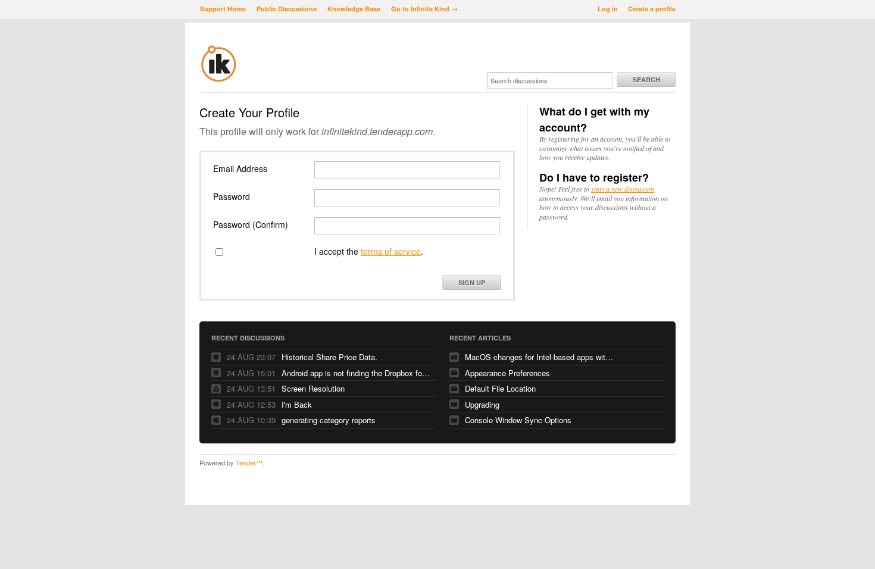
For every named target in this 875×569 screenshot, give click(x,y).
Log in (608, 8)
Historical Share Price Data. (329, 356)
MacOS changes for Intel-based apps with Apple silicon (539, 356)
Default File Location (500, 388)
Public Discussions (287, 8)
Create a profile (652, 8)
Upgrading (482, 404)
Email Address (240, 168)
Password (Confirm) (250, 224)
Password (231, 196)
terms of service (391, 251)
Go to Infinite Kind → (424, 8)
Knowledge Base (353, 8)
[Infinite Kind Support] (218, 79)
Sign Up (471, 282)
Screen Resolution (313, 388)
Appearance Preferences (507, 373)
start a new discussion (622, 188)
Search (646, 79)
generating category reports (329, 420)
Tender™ (249, 462)
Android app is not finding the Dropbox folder (356, 373)
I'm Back (297, 404)
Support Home (223, 8)
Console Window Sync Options (518, 420)
